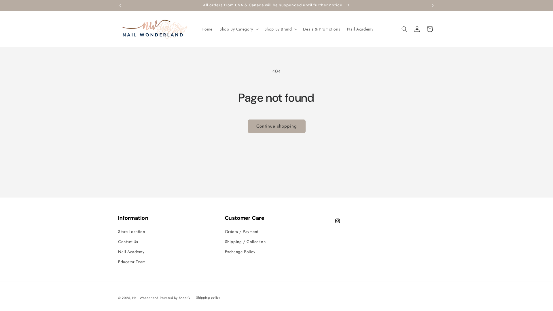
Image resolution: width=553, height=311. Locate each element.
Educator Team (132, 262)
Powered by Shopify (175, 297)
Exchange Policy (240, 252)
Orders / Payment (241, 231)
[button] (238, 29)
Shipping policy (208, 297)
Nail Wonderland (145, 297)
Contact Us (128, 241)
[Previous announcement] (120, 5)
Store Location (131, 231)
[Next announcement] (433, 5)
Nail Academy (131, 252)
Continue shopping (276, 126)
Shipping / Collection (245, 241)
